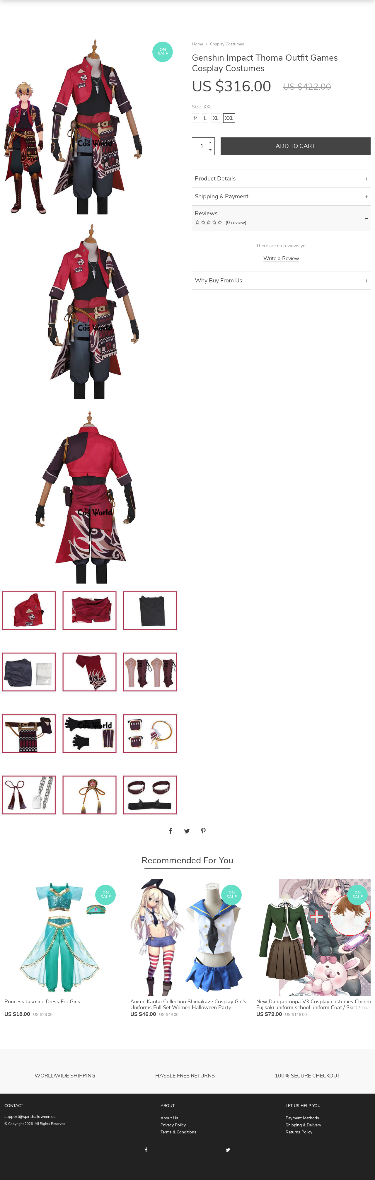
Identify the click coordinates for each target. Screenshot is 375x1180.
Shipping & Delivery (303, 1125)
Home (197, 44)
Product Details (215, 179)
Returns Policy (299, 1132)
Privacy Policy (173, 1125)
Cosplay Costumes (227, 44)
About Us (169, 1118)
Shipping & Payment (221, 196)
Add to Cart (296, 146)
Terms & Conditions (178, 1132)
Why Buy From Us (218, 281)
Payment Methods (302, 1118)
